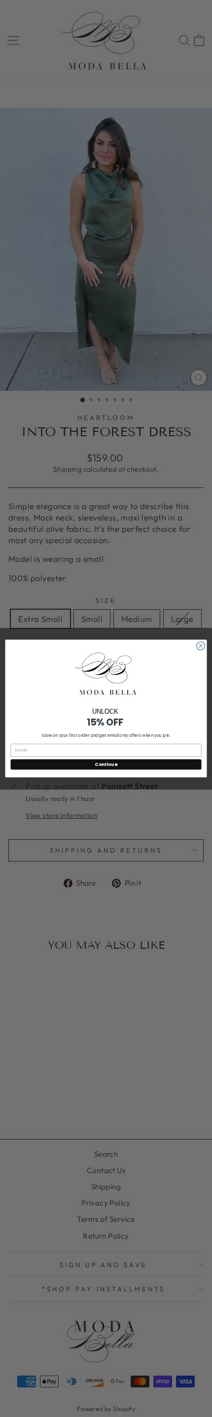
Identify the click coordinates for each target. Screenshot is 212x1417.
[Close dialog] (201, 646)
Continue (106, 764)
